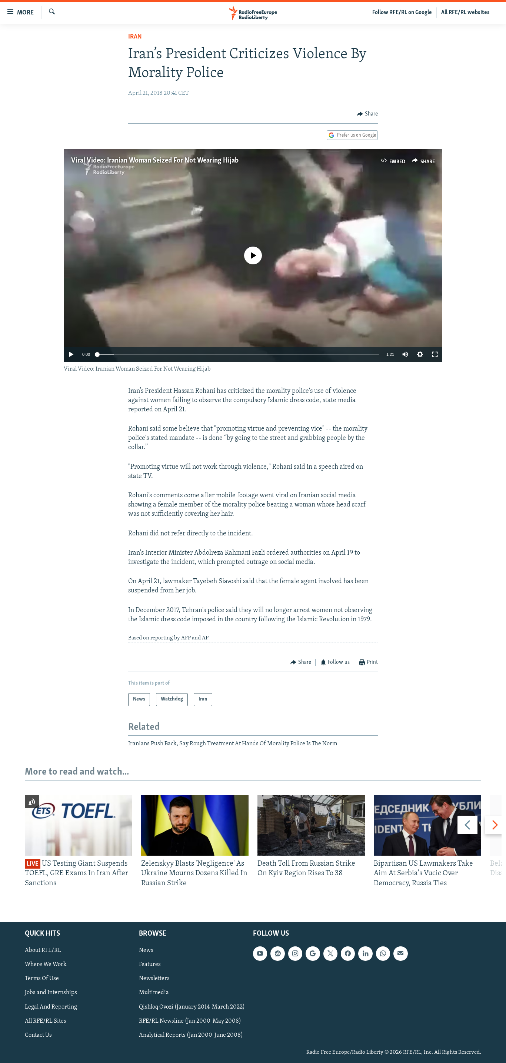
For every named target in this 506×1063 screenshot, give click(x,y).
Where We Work (46, 964)
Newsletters (154, 979)
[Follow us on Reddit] (277, 953)
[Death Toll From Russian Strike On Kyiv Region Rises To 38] (311, 825)
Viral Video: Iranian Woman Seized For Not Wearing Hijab (155, 160)
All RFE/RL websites (465, 13)
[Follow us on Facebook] (348, 953)
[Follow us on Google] (313, 953)
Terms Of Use (42, 979)
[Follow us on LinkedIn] (365, 953)
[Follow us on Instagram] (295, 953)
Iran (135, 37)
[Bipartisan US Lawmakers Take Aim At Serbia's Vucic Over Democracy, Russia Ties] (427, 825)
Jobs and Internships (51, 993)
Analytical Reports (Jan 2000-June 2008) (191, 1035)
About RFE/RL (43, 950)
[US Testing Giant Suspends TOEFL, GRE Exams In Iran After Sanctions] (78, 825)
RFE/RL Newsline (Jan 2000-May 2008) (190, 1021)
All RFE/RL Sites (45, 1021)
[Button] (367, 114)
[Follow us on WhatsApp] (383, 953)
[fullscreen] (434, 354)
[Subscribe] (400, 953)
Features (150, 964)
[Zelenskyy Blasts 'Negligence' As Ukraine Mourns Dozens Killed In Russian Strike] (195, 825)
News (146, 950)
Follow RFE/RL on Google (402, 13)
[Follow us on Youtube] (260, 953)
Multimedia (154, 993)
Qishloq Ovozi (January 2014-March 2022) (192, 1007)
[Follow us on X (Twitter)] (330, 953)
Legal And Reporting (51, 1007)
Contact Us (38, 1035)
